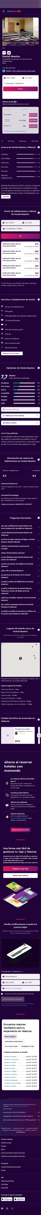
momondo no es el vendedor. (14, 1112)
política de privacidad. (20, 1005)
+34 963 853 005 (8, 68)
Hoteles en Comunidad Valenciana (12, 1130)
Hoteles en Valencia (30, 1130)
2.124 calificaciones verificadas (23, 71)
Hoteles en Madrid (10, 1056)
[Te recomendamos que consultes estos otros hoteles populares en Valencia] (38, 719)
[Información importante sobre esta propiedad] (38, 459)
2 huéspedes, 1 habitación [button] (14, 83)
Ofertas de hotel (6, 1128)
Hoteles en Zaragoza (11, 1080)
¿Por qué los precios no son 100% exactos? (19, 1120)
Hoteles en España (31, 1128)
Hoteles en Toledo (10, 1086)
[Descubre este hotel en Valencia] (38, 147)
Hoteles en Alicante (10, 1074)
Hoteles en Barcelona (11, 1059)
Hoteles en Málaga (10, 1071)
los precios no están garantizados (18, 1106)
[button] (3, 11)
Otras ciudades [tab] (10, 1036)
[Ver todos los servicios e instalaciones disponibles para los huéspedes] (38, 299)
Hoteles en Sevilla (10, 1062)
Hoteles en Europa (18, 1128)
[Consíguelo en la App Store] (19, 1199)
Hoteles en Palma (10, 1065)
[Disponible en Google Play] (6, 1199)
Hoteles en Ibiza (9, 1068)
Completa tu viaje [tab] (27, 1046)
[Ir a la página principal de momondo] (14, 11)
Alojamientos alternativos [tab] (14, 1041)
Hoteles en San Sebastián (12, 1083)
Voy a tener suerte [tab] (11, 1046)
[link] (20, 830)
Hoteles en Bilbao (10, 1077)
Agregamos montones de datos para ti (18, 1116)
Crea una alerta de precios (19, 818)
